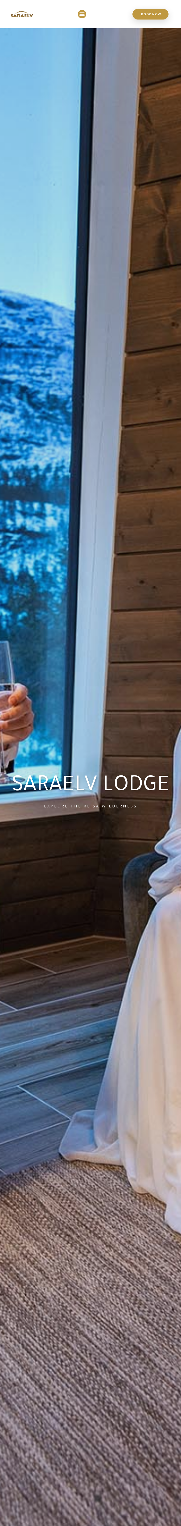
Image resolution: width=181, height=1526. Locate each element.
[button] (82, 14)
